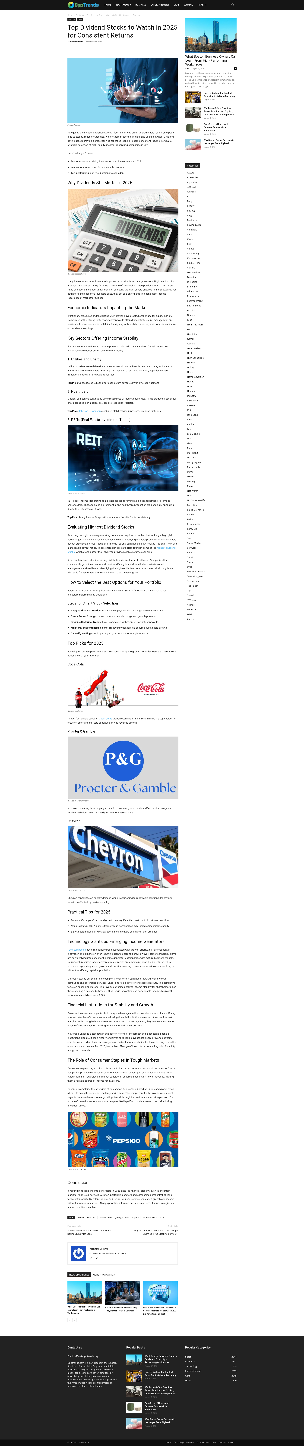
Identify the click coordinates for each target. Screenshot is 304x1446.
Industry (191, 395)
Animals (191, 191)
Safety (190, 533)
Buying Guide (194, 224)
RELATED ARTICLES (79, 1274)
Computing (193, 253)
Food (189, 319)
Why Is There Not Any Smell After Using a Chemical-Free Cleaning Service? (156, 1232)
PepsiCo (135, 1217)
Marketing (192, 452)
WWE (190, 614)
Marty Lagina (194, 462)
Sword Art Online (196, 571)
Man (189, 448)
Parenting (192, 505)
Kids (189, 419)
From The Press (195, 324)
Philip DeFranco (195, 509)
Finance (191, 315)
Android (191, 186)
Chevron (80, 1217)
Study (190, 562)
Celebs (190, 248)
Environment (194, 305)
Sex (189, 538)
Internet (191, 405)
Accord (190, 172)
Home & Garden (195, 376)
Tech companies (76, 949)
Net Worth (192, 490)
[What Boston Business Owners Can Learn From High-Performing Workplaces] (84, 1292)
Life (189, 438)
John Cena (192, 414)
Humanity (192, 391)
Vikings (191, 604)
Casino (190, 239)
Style (189, 566)
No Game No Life (196, 500)
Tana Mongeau (195, 576)
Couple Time (193, 262)
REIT (162, 1217)
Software (191, 547)
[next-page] (74, 1320)
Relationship (193, 524)
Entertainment (160, 4)
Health (202, 4)
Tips (189, 590)
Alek (187, 68)
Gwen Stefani (194, 348)
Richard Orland (76, 41)
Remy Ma (192, 528)
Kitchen (191, 424)
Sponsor (191, 552)
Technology (123, 4)
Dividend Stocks (105, 1217)
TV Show (191, 600)
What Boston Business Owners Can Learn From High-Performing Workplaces (83, 1310)
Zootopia (191, 619)
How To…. (192, 386)
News (80, 20)
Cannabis (192, 229)
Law (189, 429)
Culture (191, 267)
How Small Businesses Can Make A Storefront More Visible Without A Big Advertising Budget (159, 1310)
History (191, 362)
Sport (190, 557)
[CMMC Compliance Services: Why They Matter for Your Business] (122, 1293)
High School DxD (196, 357)
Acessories (192, 177)
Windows (192, 609)
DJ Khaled (192, 281)
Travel (190, 595)
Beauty (190, 205)
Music (190, 486)
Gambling (192, 334)
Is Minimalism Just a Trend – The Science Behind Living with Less (89, 1232)
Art (188, 196)
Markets (191, 457)
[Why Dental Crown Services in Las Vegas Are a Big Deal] (193, 144)
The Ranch (192, 585)
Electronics (193, 296)
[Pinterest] (85, 49)
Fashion (191, 310)
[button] (233, 4)
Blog (189, 215)
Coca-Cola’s (105, 718)
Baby (189, 201)
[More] (100, 49)
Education (192, 291)
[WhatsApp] (92, 49)
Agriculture (193, 182)
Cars (176, 4)
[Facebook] (70, 49)
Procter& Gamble (149, 1217)
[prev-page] (69, 1320)
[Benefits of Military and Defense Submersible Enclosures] (193, 128)
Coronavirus (193, 258)
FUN (189, 329)
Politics (191, 519)
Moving (191, 481)
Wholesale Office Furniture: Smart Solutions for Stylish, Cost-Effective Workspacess (219, 111)
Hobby (190, 367)
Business (140, 4)
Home (107, 4)
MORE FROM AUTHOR (104, 1274)
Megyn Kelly (193, 467)
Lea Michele (193, 433)
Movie (190, 471)
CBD (189, 243)
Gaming (188, 4)
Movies (191, 476)
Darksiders (193, 277)
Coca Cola (91, 1217)
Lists (189, 443)
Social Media (194, 543)
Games (190, 338)
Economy (192, 286)
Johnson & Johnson (90, 411)
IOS (189, 410)
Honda (190, 381)
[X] (78, 49)
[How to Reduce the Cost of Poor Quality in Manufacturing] (193, 97)
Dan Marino (193, 272)
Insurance (192, 400)
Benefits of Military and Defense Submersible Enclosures (216, 127)
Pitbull (190, 514)
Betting (191, 210)
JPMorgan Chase (122, 1217)
